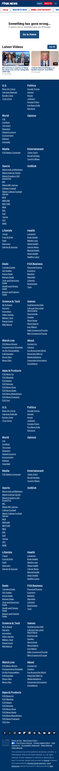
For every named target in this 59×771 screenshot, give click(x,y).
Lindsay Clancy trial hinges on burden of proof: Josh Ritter (42, 69)
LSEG (51, 766)
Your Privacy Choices (24, 743)
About (30, 340)
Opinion (31, 115)
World (5, 115)
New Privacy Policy (30, 741)
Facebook (5, 733)
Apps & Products (11, 370)
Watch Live (8, 340)
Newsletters (44, 733)
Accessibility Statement (31, 745)
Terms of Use (17, 741)
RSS (39, 733)
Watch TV (48, 3)
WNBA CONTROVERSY (41, 10)
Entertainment (35, 148)
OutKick (31, 166)
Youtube (20, 733)
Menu (55, 3)
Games (31, 301)
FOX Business (35, 263)
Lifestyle (7, 230)
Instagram (15, 733)
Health (31, 230)
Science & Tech (11, 301)
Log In (39, 3)
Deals (5, 263)
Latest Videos (12, 47)
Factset (46, 760)
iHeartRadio (54, 733)
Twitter (10, 733)
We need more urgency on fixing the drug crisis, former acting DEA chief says (15, 70)
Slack (34, 733)
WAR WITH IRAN (20, 10)
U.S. (4, 85)
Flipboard (25, 733)
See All (52, 47)
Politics (31, 85)
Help (53, 743)
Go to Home (29, 34)
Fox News (9, 3)
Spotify (49, 733)
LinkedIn (29, 733)
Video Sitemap (17, 748)
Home (5, 10)
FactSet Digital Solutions (36, 763)
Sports (6, 166)
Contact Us (16, 745)
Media (5, 148)
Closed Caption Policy (42, 743)
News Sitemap (46, 745)
